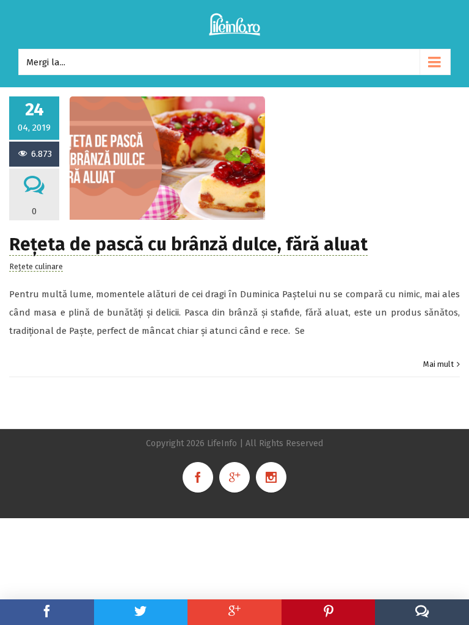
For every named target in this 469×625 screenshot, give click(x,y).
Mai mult (438, 364)
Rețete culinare (36, 266)
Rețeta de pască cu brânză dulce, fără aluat (188, 244)
